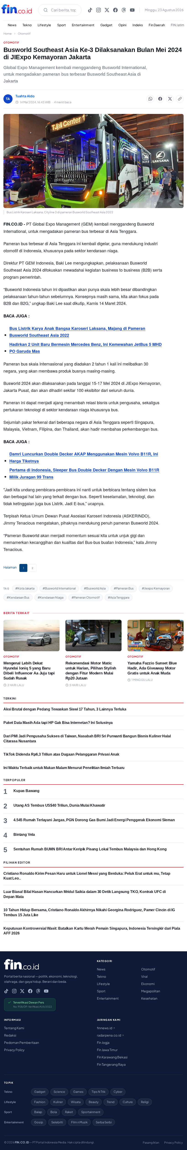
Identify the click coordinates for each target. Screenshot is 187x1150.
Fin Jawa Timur (107, 1050)
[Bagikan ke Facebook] (160, 99)
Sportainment (90, 1112)
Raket (69, 1112)
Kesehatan (149, 998)
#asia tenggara (118, 597)
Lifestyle (44, 25)
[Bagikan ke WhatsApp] (150, 99)
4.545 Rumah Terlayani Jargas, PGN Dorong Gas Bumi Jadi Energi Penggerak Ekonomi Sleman (94, 820)
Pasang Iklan (151, 1142)
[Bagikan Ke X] (170, 99)
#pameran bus (124, 588)
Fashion (39, 1102)
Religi (145, 1102)
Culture (128, 1102)
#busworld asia (95, 588)
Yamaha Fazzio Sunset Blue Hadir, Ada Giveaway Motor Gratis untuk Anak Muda (152, 668)
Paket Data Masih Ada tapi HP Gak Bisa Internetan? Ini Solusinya (58, 723)
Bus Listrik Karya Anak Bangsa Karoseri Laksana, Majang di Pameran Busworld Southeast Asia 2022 (77, 331)
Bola (53, 1112)
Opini (122, 25)
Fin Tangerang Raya (111, 1064)
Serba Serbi (104, 1122)
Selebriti (57, 1122)
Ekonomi (148, 984)
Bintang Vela (24, 834)
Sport (61, 25)
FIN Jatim (177, 25)
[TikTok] (90, 10)
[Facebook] (115, 10)
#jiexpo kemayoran (156, 588)
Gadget (106, 25)
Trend (110, 1102)
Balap (38, 1112)
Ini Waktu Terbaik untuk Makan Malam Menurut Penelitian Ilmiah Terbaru (64, 768)
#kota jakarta (24, 588)
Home (7, 33)
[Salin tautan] (180, 99)
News (12, 25)
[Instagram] (98, 10)
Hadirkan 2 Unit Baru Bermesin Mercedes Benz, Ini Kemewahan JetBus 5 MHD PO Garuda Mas (85, 347)
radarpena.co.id (109, 1035)
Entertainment (83, 25)
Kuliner (58, 1102)
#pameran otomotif (86, 597)
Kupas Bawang (26, 791)
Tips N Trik (98, 1091)
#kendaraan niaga (50, 597)
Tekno (27, 25)
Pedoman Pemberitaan (21, 1042)
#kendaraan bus (18, 597)
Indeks (137, 25)
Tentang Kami (14, 1028)
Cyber (118, 1091)
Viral (144, 976)
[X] (107, 10)
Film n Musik (79, 1122)
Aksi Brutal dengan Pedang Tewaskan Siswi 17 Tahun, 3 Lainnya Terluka (64, 709)
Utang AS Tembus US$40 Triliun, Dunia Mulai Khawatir (59, 805)
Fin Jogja (103, 1042)
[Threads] (124, 10)
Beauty (94, 1102)
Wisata (76, 1102)
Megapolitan (150, 991)
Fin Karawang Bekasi (112, 1057)
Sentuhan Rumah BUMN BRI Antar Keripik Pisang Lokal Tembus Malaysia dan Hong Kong (90, 849)
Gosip (38, 1122)
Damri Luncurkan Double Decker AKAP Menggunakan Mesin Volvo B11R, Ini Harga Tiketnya (83, 457)
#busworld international (59, 588)
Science (59, 1091)
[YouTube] (132, 10)
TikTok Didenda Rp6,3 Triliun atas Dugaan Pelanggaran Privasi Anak (61, 754)
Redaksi (10, 1035)
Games (78, 1091)
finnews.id (105, 1028)
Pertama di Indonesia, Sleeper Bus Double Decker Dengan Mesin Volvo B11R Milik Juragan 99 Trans (84, 473)
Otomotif (24, 33)
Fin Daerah (157, 25)
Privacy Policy (14, 1050)
